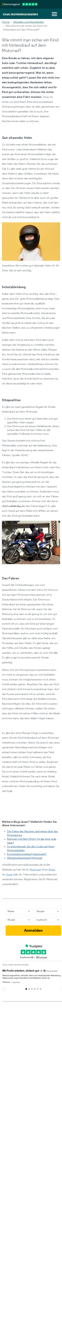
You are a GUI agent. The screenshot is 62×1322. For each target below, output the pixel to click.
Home (6, 22)
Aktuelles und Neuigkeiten (28, 22)
